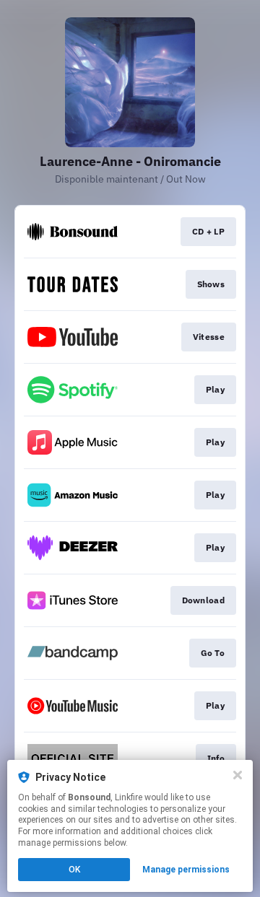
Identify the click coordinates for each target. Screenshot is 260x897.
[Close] (237, 775)
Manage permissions (186, 870)
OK (74, 870)
